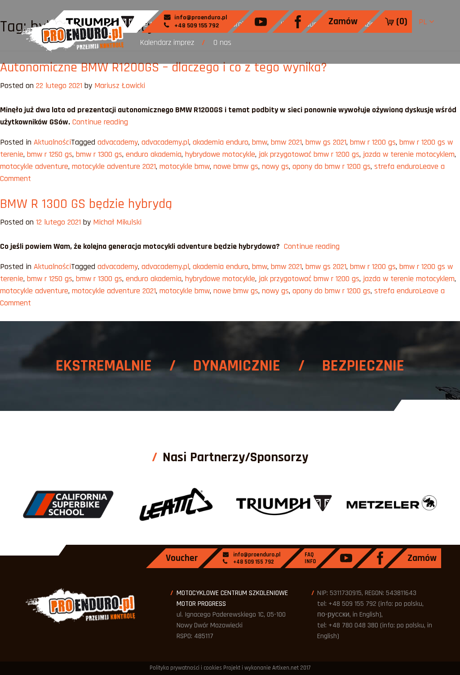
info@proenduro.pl (200, 17)
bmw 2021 (286, 142)
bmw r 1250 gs (49, 154)
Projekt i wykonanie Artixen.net (261, 667)
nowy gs (275, 166)
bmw (259, 142)
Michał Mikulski (117, 222)
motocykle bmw (184, 166)
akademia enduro (220, 142)
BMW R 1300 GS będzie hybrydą (86, 203)
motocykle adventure (34, 166)
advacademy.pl (165, 142)
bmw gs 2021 (325, 142)
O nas (222, 42)
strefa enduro (396, 166)
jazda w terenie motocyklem (409, 154)
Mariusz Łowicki (119, 85)
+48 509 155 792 (196, 26)
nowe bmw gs (235, 166)
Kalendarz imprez (167, 42)
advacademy (117, 142)
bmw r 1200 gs (373, 142)
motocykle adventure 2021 (114, 166)
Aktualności (52, 142)
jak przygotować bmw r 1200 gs (309, 154)
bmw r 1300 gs (99, 154)
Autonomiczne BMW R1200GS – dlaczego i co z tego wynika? (163, 67)
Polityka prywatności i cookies (186, 667)
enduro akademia (153, 154)
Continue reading (100, 122)
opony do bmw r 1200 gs (331, 166)
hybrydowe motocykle (220, 154)
